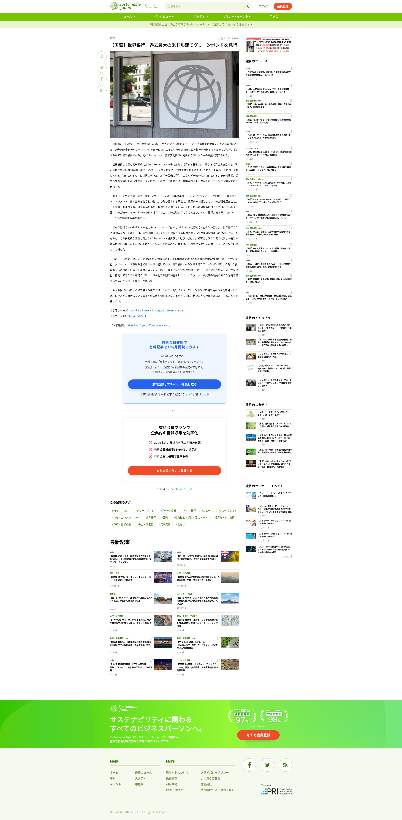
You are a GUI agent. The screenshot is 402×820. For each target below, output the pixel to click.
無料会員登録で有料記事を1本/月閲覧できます (174, 344)
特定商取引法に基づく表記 (217, 790)
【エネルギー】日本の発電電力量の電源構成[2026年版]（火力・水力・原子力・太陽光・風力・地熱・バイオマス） (275, 438)
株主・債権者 (145, 524)
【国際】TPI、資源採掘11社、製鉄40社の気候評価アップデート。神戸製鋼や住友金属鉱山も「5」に (268, 216)
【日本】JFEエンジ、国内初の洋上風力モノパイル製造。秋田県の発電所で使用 (131, 599)
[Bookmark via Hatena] (102, 90)
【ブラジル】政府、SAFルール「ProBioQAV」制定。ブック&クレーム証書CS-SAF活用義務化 (197, 645)
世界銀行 (151, 517)
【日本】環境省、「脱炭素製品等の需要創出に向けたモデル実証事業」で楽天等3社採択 (130, 643)
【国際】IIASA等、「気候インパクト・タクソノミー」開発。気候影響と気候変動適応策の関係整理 (198, 667)
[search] (247, 6)
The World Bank (137, 316)
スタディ (199, 16)
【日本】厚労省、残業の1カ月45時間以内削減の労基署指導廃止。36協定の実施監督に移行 (268, 233)
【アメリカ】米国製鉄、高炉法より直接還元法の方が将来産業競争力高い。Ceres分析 (268, 73)
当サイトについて (177, 772)
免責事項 (171, 778)
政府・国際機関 (122, 524)
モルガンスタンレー (127, 517)
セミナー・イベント (235, 16)
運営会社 (206, 784)
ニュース (126, 16)
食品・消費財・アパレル (187, 616)
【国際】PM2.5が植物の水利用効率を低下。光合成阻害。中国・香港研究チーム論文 (198, 578)
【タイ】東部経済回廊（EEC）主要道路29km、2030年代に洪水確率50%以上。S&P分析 (131, 667)
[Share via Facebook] (102, 79)
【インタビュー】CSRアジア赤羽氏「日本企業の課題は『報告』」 (274, 355)
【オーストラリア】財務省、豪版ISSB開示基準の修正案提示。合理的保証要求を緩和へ (197, 557)
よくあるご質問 (210, 778)
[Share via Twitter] (102, 68)
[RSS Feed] (285, 765)
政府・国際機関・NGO (119, 638)
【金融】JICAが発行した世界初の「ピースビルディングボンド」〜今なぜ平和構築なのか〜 (275, 328)
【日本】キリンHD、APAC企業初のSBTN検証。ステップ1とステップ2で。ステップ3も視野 (269, 184)
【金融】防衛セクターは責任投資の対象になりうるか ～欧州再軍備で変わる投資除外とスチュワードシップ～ (130, 559)
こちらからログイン (180, 489)
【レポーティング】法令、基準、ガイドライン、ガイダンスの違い (274, 413)
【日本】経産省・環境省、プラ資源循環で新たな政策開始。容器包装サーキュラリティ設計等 (197, 622)
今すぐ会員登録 (258, 734)
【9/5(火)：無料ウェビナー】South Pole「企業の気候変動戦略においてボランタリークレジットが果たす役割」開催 (275, 509)
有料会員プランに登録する (175, 471)
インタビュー (162, 16)
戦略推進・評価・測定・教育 (191, 517)
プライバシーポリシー (215, 772)
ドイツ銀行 (189, 510)
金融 (113, 38)
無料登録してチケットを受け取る (174, 384)
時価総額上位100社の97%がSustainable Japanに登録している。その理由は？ (200, 24)
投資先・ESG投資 (224, 517)
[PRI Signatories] (276, 789)
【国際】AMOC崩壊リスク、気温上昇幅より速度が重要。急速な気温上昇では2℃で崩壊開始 (268, 250)
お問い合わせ (174, 790)
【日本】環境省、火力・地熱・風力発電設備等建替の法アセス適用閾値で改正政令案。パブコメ (197, 600)
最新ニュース (143, 772)
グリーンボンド (145, 510)
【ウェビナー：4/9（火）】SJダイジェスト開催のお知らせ (274, 522)
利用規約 (171, 784)
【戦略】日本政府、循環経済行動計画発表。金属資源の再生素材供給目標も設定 (275, 451)
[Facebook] (249, 765)
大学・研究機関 (183, 573)
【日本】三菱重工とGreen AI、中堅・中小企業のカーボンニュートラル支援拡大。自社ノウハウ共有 (268, 90)
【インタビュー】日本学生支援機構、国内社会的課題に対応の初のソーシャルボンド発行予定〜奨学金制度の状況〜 (275, 342)
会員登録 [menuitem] (282, 6)
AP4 (127, 510)
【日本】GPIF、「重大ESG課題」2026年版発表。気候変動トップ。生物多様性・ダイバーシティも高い (269, 297)
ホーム (114, 772)
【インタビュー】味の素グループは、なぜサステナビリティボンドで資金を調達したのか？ (274, 383)
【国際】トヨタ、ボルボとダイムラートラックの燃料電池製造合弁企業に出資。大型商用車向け (268, 265)
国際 (165, 517)
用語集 (274, 16)
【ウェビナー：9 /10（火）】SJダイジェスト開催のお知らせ (274, 494)
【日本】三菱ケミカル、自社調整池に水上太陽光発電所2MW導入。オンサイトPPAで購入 (268, 168)
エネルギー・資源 (184, 593)
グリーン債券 (168, 510)
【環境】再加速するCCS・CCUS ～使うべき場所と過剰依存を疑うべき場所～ (274, 425)
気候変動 (165, 524)
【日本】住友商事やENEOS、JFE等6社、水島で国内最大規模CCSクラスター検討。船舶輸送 (269, 153)
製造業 (113, 593)
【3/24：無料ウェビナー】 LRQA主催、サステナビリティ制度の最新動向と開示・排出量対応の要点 (275, 549)
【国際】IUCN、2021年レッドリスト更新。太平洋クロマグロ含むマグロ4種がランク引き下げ (268, 201)
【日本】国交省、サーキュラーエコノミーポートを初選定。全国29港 (130, 578)
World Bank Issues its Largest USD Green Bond (157, 310)
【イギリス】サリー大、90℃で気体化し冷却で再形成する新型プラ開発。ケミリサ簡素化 (130, 621)
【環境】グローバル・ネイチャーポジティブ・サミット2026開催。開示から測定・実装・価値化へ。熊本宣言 (275, 464)
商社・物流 (114, 573)
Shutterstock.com (158, 325)
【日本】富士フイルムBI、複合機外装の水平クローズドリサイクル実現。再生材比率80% (268, 136)
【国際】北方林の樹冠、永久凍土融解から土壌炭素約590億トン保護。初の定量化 (268, 121)
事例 (113, 778)
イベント (115, 784)
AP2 (116, 510)
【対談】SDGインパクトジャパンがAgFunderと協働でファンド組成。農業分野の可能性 (274, 368)
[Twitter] (267, 765)
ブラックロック (228, 510)
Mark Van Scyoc (137, 325)
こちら (205, 394)
